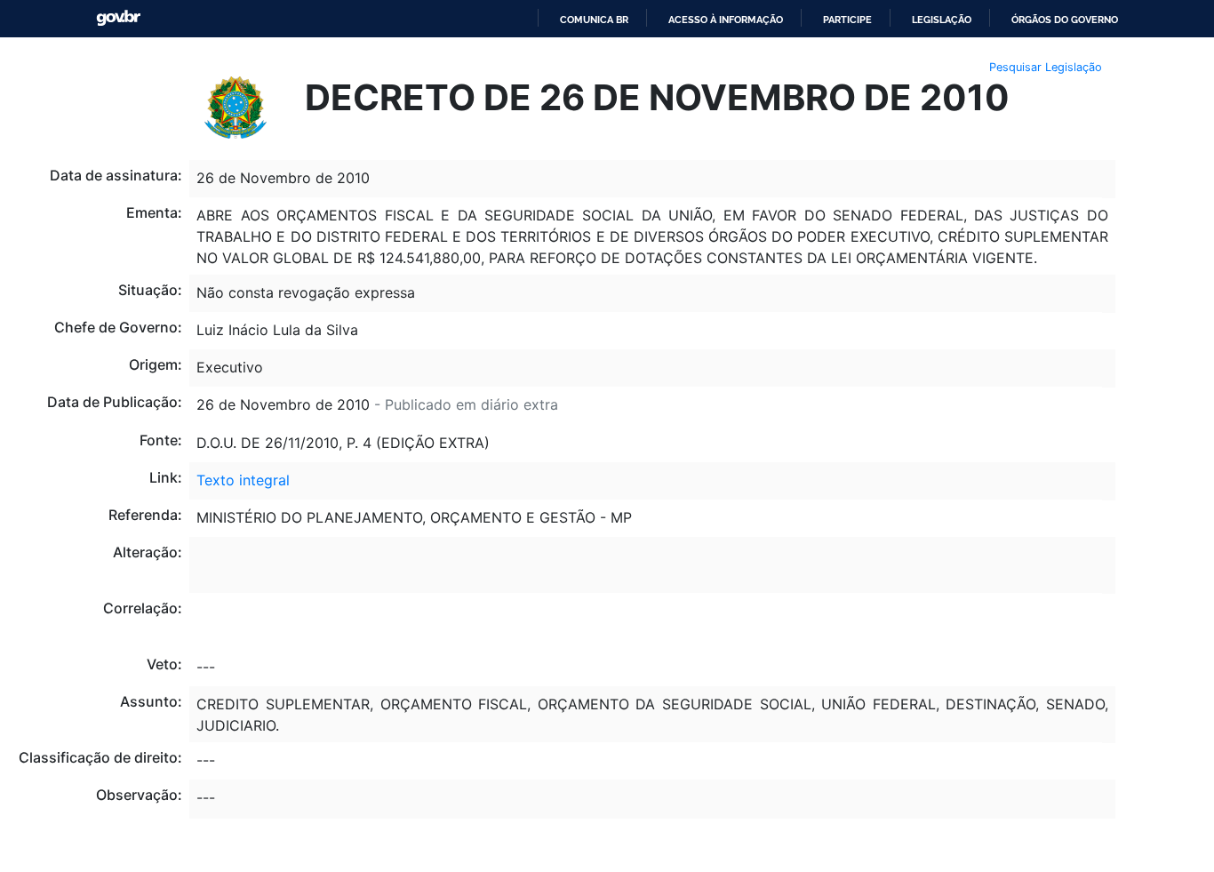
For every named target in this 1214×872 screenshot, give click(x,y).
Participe (847, 19)
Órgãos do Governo (1064, 19)
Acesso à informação (725, 19)
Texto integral (243, 480)
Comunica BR (594, 19)
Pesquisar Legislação (1045, 67)
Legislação (941, 19)
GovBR (118, 18)
